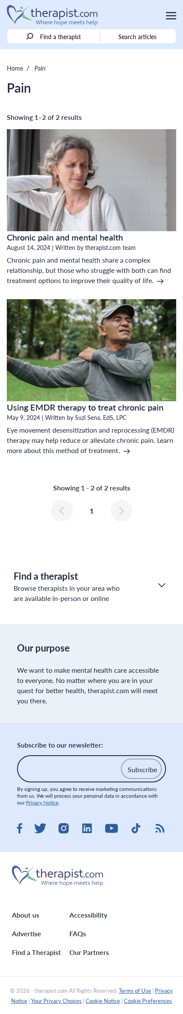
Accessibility (88, 915)
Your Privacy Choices (56, 1001)
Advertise (26, 933)
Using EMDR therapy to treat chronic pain (85, 407)
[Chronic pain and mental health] (91, 180)
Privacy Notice (42, 802)
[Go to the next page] (121, 510)
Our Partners (89, 952)
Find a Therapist (36, 952)
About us (25, 915)
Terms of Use (135, 990)
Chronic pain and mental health (65, 237)
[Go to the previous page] (62, 510)
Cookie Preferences (148, 1001)
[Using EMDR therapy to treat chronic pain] (91, 350)
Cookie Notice (103, 1001)
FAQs (77, 933)
